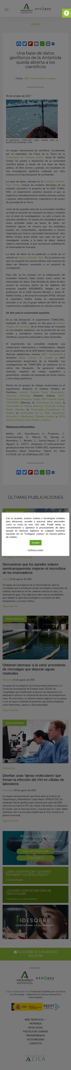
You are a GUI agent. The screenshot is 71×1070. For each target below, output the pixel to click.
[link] (66, 13)
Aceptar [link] (35, 542)
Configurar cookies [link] (35, 550)
